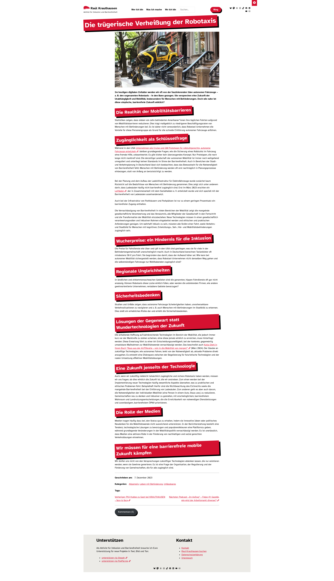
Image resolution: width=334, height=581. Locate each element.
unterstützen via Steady (113, 557)
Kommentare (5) (126, 512)
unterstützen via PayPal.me (115, 561)
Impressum (187, 558)
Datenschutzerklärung (192, 554)
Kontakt (185, 548)
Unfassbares (170, 484)
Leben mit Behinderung (151, 484)
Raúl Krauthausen (104, 8)
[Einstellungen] (254, 3)
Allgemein (134, 484)
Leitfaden (119, 191)
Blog (215, 9)
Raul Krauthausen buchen (194, 551)
